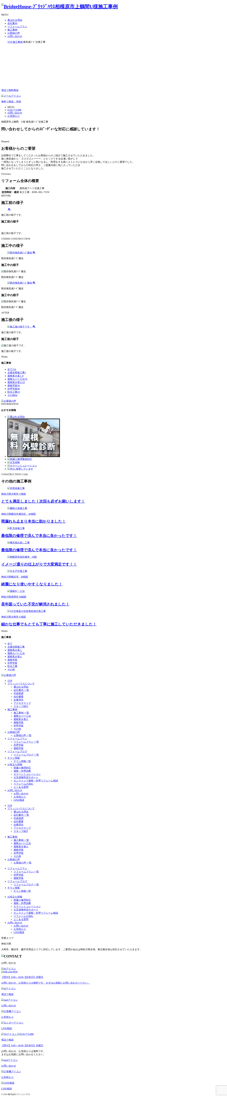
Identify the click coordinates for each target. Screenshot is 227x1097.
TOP (9, 680)
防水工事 (13, 392)
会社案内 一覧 (21, 690)
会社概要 (18, 696)
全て (11, 369)
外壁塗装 (13, 388)
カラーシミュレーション (27, 774)
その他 (12, 395)
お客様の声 (13, 33)
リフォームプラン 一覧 (26, 742)
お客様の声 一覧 (23, 735)
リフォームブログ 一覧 (26, 754)
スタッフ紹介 (21, 706)
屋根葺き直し (15, 375)
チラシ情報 (13, 758)
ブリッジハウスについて (21, 683)
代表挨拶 (18, 693)
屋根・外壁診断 (22, 771)
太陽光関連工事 (16, 372)
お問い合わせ (14, 36)
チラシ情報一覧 (22, 761)
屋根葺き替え (16, 382)
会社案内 (12, 23)
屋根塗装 (13, 385)
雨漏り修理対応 (22, 767)
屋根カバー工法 (17, 379)
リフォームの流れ (23, 784)
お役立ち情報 (14, 764)
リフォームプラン (17, 26)
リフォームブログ (17, 751)
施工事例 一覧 (21, 712)
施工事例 (12, 29)
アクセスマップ (22, 703)
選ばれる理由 (14, 20)
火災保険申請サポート (26, 777)
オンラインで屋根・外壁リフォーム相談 (36, 780)
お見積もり (20, 796)
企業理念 (18, 699)
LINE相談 (19, 800)
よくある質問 (21, 787)
